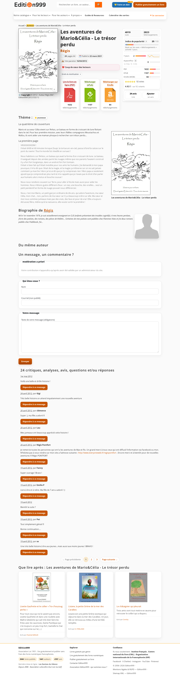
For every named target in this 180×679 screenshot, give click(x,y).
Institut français (139, 651)
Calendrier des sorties (119, 15)
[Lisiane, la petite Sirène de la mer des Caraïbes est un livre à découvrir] (90, 587)
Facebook (117, 661)
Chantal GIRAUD (32, 635)
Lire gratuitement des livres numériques (86, 655)
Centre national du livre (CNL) (134, 653)
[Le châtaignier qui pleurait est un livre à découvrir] (138, 587)
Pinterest (155, 661)
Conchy (125, 619)
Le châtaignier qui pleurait (129, 606)
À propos (76, 15)
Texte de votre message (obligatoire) (38, 319)
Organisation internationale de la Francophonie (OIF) (131, 656)
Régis (65, 50)
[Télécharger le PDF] (69, 95)
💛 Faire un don (122, 4)
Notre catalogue (22, 15)
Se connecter (158, 15)
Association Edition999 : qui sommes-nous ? (88, 667)
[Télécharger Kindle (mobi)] (110, 95)
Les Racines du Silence (48, 664)
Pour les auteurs (60, 15)
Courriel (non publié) (30, 298)
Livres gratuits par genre (80, 651)
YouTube (146, 661)
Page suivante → (110, 559)
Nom (23, 287)
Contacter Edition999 (79, 663)
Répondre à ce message (34, 387)
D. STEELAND (79, 629)
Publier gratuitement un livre (150, 4)
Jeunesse (30, 25)
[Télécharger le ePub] (90, 95)
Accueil (21, 25)
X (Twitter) (126, 661)
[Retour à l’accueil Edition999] (30, 4)
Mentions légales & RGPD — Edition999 (129, 669)
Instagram (136, 661)
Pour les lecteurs (41, 15)
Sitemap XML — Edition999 (124, 673)
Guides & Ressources (94, 15)
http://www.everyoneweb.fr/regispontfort (97, 452)
